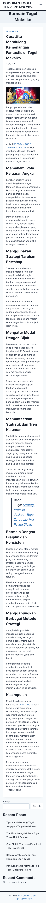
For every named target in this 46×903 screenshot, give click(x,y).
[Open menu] (40, 5)
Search (6, 801)
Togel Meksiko (25, 704)
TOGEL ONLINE (12, 31)
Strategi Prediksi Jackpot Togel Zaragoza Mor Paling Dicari (24, 514)
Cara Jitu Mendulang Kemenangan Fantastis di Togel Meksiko (21, 47)
